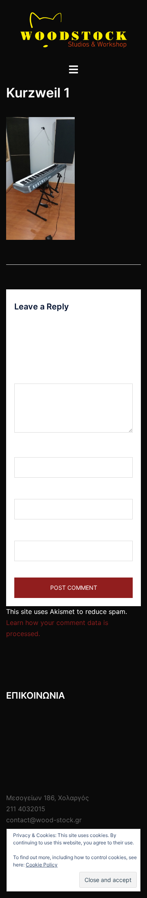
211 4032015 (25, 809)
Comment (32, 376)
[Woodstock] (73, 31)
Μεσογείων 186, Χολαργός (47, 798)
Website (26, 533)
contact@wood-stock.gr (44, 820)
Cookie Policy (42, 865)
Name (26, 449)
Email (25, 491)
